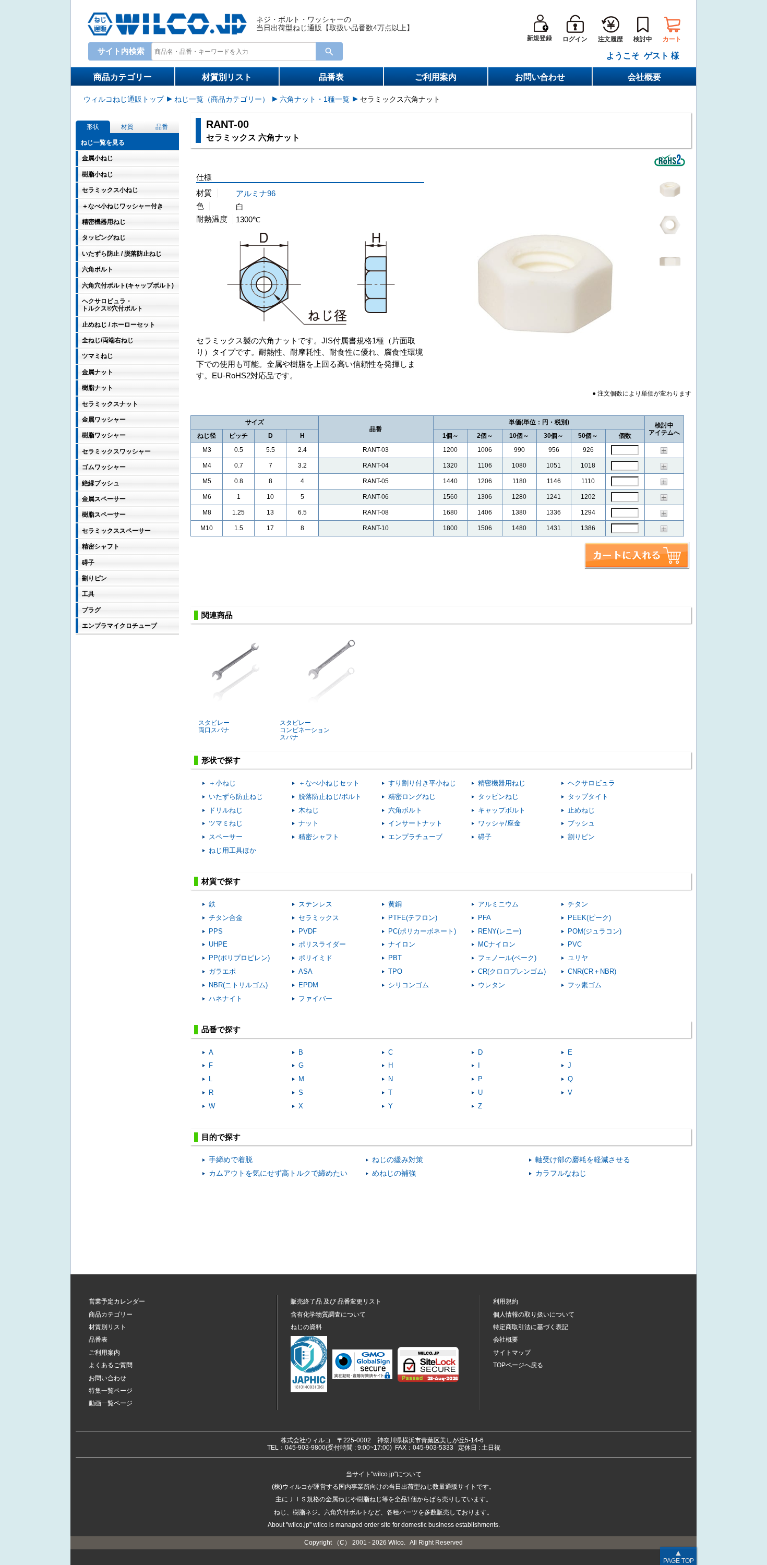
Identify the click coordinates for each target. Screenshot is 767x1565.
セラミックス (318, 918)
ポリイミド (315, 958)
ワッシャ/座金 (499, 823)
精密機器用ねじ (501, 783)
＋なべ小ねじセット (328, 783)
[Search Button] (329, 51)
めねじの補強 (394, 1173)
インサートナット (415, 823)
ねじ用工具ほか (232, 850)
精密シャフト (318, 837)
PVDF (307, 931)
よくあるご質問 (111, 1365)
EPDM (308, 985)
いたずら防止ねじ (236, 797)
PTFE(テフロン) (412, 918)
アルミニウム (498, 904)
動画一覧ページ (111, 1403)
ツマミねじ (226, 823)
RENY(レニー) (499, 931)
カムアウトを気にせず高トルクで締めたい (278, 1173)
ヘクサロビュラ (591, 783)
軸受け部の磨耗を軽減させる (582, 1160)
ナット (308, 823)
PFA (484, 918)
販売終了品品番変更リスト (336, 1301)
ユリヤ (578, 958)
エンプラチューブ (415, 837)
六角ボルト (405, 810)
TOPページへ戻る (518, 1365)
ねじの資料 (306, 1327)
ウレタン (491, 985)
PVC (575, 944)
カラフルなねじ (560, 1173)
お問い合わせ (540, 77)
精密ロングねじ (412, 797)
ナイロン (401, 944)
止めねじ (581, 810)
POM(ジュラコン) (594, 931)
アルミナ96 (255, 193)
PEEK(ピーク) (589, 918)
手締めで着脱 (231, 1160)
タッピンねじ (498, 797)
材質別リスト (227, 77)
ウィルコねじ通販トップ (123, 99)
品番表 (331, 77)
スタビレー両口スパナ (214, 726)
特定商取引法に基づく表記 (530, 1327)
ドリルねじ (226, 810)
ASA (305, 971)
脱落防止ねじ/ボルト (330, 797)
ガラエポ (222, 971)
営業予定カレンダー (117, 1301)
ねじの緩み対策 (397, 1160)
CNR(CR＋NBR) (592, 971)
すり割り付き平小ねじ (422, 783)
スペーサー (226, 837)
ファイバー (315, 998)
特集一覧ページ (111, 1390)
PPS (216, 931)
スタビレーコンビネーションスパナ (305, 730)
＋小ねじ (222, 783)
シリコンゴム (408, 985)
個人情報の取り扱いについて (533, 1314)
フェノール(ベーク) (507, 958)
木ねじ (308, 810)
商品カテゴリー (122, 77)
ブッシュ (581, 823)
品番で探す (221, 1029)
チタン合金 (226, 918)
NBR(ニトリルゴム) (238, 985)
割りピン (581, 837)
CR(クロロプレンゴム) (512, 971)
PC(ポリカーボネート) (422, 931)
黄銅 (395, 904)
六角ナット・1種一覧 (315, 99)
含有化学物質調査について (328, 1314)
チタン (578, 904)
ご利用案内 (436, 77)
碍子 (485, 837)
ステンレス (315, 904)
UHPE (218, 944)
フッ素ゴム (585, 985)
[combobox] (236, 51)
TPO (395, 971)
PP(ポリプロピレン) (239, 958)
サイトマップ (512, 1352)
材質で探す (221, 881)
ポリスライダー (322, 944)
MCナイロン (497, 944)
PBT (395, 958)
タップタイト (588, 797)
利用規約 (505, 1301)
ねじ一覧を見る (103, 142)
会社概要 (644, 77)
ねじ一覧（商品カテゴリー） (221, 99)
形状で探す (221, 760)
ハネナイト (226, 998)
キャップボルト (501, 810)
